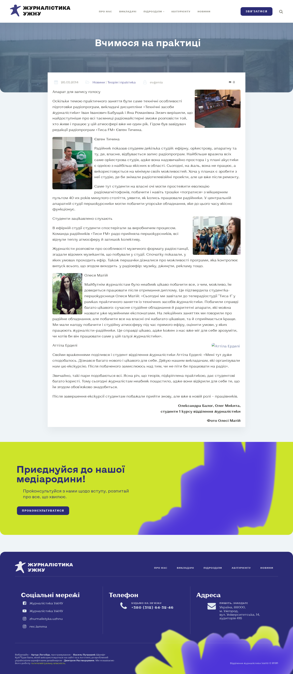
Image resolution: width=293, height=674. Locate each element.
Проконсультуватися (43, 510)
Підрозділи (153, 11)
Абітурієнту (180, 11)
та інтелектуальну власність (48, 663)
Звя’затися (256, 11)
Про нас (105, 11)
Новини (204, 11)
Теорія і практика (121, 82)
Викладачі (127, 11)
